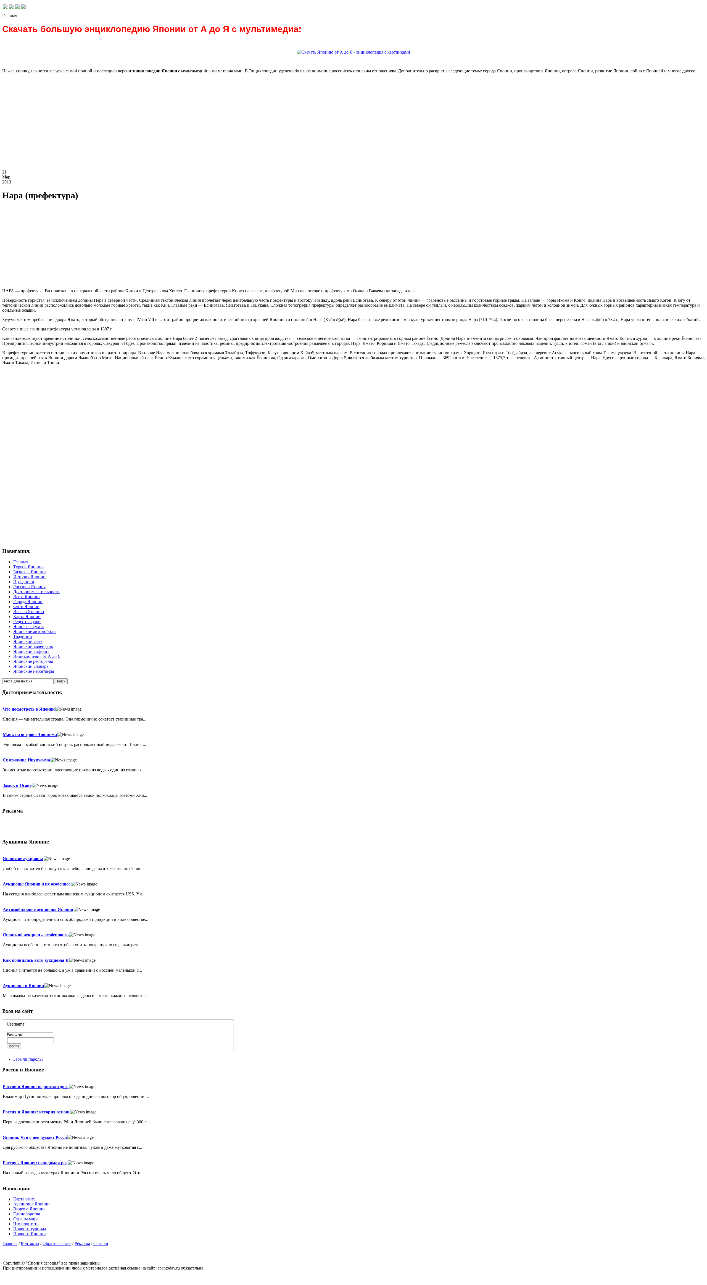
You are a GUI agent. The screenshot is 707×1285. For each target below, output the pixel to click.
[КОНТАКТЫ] (17, 7)
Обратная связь (57, 1243)
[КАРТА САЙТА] (11, 7)
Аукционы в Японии (23, 985)
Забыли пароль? (28, 1059)
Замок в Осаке (17, 785)
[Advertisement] (168, 126)
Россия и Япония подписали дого (35, 1086)
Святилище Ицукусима (26, 760)
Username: (16, 1024)
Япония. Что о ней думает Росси (35, 1137)
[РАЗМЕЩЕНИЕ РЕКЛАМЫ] (23, 7)
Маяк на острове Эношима (30, 734)
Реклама (82, 1243)
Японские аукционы (23, 858)
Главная (9, 1243)
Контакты (30, 1243)
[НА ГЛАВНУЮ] (5, 7)
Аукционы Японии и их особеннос (36, 884)
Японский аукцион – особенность (35, 934)
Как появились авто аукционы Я (36, 960)
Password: (16, 1034)
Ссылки (100, 1243)
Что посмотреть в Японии (29, 709)
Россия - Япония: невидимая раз (35, 1162)
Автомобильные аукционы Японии (38, 909)
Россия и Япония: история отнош (36, 1112)
